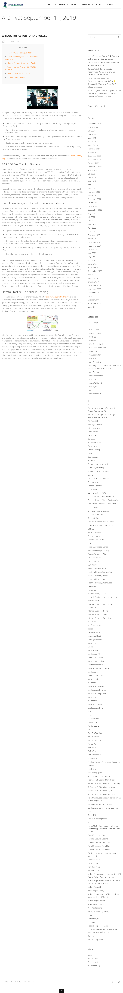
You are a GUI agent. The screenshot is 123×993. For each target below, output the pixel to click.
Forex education (94, 557)
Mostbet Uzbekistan (96, 708)
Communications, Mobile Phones (101, 496)
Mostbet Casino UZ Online (98, 668)
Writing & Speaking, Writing (98, 911)
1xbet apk (92, 358)
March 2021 (93, 264)
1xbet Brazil (92, 379)
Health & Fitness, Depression (100, 572)
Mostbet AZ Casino (95, 657)
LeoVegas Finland (95, 632)
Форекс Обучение (95, 939)
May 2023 (92, 181)
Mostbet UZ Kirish (95, 704)
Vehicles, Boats (94, 867)
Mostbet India (93, 679)
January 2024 (93, 152)
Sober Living (93, 815)
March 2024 (93, 145)
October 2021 (93, 249)
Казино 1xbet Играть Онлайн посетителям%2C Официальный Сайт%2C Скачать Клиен (101, 72)
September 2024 (95, 123)
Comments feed (94, 962)
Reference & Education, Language (101, 787)
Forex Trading (93, 561)
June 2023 (92, 177)
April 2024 (92, 141)
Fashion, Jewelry (94, 532)
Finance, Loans (94, 536)
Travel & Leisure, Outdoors (99, 842)
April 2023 (92, 184)
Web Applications (95, 908)
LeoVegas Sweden (95, 639)
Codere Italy (93, 489)
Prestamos (92, 758)
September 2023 (95, 167)
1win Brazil (92, 340)
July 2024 (91, 131)
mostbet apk (93, 650)
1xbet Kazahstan (94, 393)
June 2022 (92, 220)
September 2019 (95, 292)
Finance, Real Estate (96, 539)
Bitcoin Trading (94, 449)
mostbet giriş (93, 672)
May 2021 (92, 256)
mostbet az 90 (94, 654)
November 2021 (94, 246)
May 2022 (92, 224)
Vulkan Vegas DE (94, 887)
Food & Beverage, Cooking (98, 550)
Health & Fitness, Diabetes (98, 575)
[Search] (118, 37)
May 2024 (92, 138)
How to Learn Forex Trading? (19, 73)
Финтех (91, 936)
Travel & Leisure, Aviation (98, 835)
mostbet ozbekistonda (97, 690)
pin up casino (93, 736)
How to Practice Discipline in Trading (22, 63)
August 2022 (93, 213)
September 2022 (95, 210)
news (90, 715)
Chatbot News (93, 482)
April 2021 (92, 260)
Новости (91, 922)
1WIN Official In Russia (97, 347)
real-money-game (95, 772)
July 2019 (91, 296)
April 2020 (92, 274)
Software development (97, 818)
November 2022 (94, 202)
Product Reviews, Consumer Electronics (104, 762)
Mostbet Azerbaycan (96, 665)
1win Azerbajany (94, 333)
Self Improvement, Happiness (100, 804)
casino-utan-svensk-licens (98, 478)
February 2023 (94, 192)
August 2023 (93, 170)
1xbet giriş (92, 390)
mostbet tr (92, 697)
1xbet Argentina (94, 362)
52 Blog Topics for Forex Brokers (24, 35)
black (90, 453)
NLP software (93, 718)
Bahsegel (91, 439)
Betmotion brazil (94, 442)
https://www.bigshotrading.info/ (57, 297)
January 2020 (93, 282)
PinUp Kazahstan (94, 754)
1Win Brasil (92, 337)
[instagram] (119, 982)
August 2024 (93, 127)
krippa (90, 629)
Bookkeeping (93, 457)
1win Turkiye (93, 351)
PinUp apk (92, 747)
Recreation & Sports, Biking (99, 776)
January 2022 (93, 238)
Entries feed (93, 958)
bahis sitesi (92, 435)
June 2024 (92, 134)
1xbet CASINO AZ (95, 383)
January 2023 (93, 195)
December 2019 (94, 285)
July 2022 (91, 217)
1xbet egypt (92, 386)
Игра (90, 915)
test (89, 822)
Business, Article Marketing (99, 464)
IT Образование (94, 625)
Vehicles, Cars (93, 870)
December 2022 (94, 199)
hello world (92, 586)
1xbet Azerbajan (94, 372)
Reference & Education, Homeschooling (104, 783)
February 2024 (94, 149)
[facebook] (113, 982)
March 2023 (93, 188)
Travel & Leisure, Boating (98, 839)
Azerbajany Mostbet (96, 424)
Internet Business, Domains (99, 611)
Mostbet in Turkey (95, 675)
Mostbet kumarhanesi (97, 686)
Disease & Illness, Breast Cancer (101, 521)
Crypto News (93, 507)
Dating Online (93, 518)
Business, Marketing (96, 467)
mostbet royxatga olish (97, 693)
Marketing (92, 643)
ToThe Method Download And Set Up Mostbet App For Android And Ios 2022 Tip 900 (104, 829)
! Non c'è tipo (93, 322)
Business (91, 460)
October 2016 (93, 300)
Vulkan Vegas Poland (96, 900)
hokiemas (92, 590)
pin (89, 729)
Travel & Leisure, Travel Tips (99, 846)
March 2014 (93, 307)
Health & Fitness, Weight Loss (100, 583)
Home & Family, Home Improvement (102, 597)
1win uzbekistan (94, 355)
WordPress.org (94, 965)
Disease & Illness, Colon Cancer (101, 525)
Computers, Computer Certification (102, 503)
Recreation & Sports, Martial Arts (101, 780)
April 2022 (92, 228)
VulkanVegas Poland (96, 904)
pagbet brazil (93, 722)
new (89, 711)
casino (90, 475)
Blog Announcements (16, 77)
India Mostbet (93, 601)
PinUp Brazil (92, 751)
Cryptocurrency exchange (98, 511)
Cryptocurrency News (96, 514)
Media (90, 647)
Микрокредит (93, 918)
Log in (90, 955)
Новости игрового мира (98, 926)
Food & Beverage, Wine (97, 554)
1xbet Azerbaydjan (95, 375)
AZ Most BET (93, 421)
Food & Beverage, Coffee (98, 547)
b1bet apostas (94, 428)
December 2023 (94, 156)
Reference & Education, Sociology (101, 794)
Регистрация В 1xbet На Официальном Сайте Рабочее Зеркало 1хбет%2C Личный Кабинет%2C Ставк (104, 93)
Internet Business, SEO (97, 614)
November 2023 (94, 159)
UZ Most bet (93, 863)
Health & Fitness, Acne (97, 568)
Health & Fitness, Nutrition (98, 579)
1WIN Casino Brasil (95, 344)
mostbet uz (92, 700)
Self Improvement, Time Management (103, 808)
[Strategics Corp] (12, 6)
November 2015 (94, 303)
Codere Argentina (95, 485)
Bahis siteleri (93, 432)
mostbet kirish (94, 682)
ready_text (92, 769)
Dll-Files (91, 529)
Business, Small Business (98, 471)
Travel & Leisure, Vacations (99, 849)
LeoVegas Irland (94, 636)
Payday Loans (93, 726)
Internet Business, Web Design (100, 618)
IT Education (93, 621)
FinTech (91, 543)
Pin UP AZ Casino (95, 733)
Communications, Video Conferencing (103, 500)
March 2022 (93, 231)
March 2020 (93, 278)
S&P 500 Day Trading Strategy (19, 53)
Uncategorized (94, 859)
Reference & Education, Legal (100, 790)
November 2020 (94, 267)
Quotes (91, 765)
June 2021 (92, 253)
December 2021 (94, 242)
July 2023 (91, 174)
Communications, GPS (97, 493)
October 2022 (93, 206)
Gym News (92, 565)
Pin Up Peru (93, 744)
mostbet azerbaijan (96, 661)
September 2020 (95, 271)
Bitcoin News (93, 446)
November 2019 (94, 289)
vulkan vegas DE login (96, 890)
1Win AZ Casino (94, 329)
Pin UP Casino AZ (95, 740)
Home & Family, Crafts (97, 593)
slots (90, 811)
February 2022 (94, 235)
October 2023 (93, 163)
